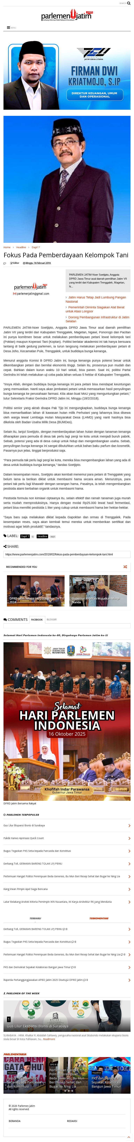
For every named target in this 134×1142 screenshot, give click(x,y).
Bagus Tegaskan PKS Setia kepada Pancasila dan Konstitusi (24, 1082)
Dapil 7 (36, 247)
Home (6, 247)
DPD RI (53, 1064)
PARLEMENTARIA (14, 1054)
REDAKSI (72, 1121)
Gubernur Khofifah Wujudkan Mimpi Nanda (96, 600)
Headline (21, 247)
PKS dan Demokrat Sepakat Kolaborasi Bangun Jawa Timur (106, 1082)
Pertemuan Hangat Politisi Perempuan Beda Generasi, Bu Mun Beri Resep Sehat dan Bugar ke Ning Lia (66, 1078)
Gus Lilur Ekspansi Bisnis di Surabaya (37, 1026)
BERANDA (14, 1121)
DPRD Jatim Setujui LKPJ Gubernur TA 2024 (34, 600)
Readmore (49, 1039)
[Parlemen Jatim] (67, 20)
